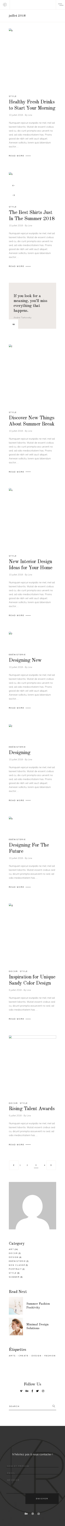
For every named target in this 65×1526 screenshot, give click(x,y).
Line (30, 115)
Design (14, 1257)
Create (24, 1356)
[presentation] (13, 185)
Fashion (50, 1356)
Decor (13, 971)
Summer (14, 1277)
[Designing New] (32, 640)
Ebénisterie (17, 655)
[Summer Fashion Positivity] (16, 1305)
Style (13, 96)
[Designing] (32, 732)
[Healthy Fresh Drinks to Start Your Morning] (32, 58)
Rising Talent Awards (32, 1108)
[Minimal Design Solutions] (16, 1326)
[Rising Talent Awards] (32, 1065)
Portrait (15, 1269)
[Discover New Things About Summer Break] (32, 375)
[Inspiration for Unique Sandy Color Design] (32, 933)
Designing (19, 752)
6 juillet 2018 (15, 990)
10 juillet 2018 (16, 115)
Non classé (17, 1265)
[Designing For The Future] (32, 824)
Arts (12, 1356)
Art (11, 1249)
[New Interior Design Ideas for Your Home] (32, 518)
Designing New (25, 660)
